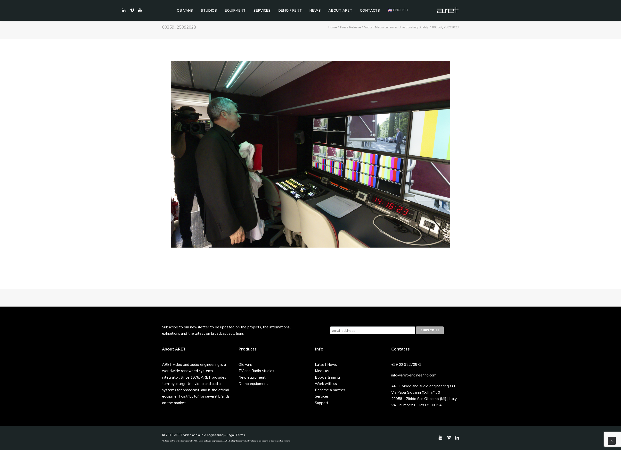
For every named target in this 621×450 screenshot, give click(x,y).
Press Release (350, 27)
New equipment (252, 377)
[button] (139, 10)
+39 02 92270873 (406, 364)
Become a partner (330, 390)
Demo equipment (253, 383)
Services (262, 10)
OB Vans (185, 10)
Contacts (370, 10)
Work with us (326, 383)
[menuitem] (184, 10)
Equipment (235, 10)
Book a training (327, 377)
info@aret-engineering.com (413, 375)
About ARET (340, 10)
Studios (209, 10)
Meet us (322, 370)
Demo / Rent (290, 10)
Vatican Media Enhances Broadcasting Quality (396, 27)
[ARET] (448, 10)
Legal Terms (236, 435)
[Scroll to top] (612, 440)
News (315, 10)
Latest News (326, 364)
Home (332, 27)
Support (321, 402)
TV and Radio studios (256, 370)
